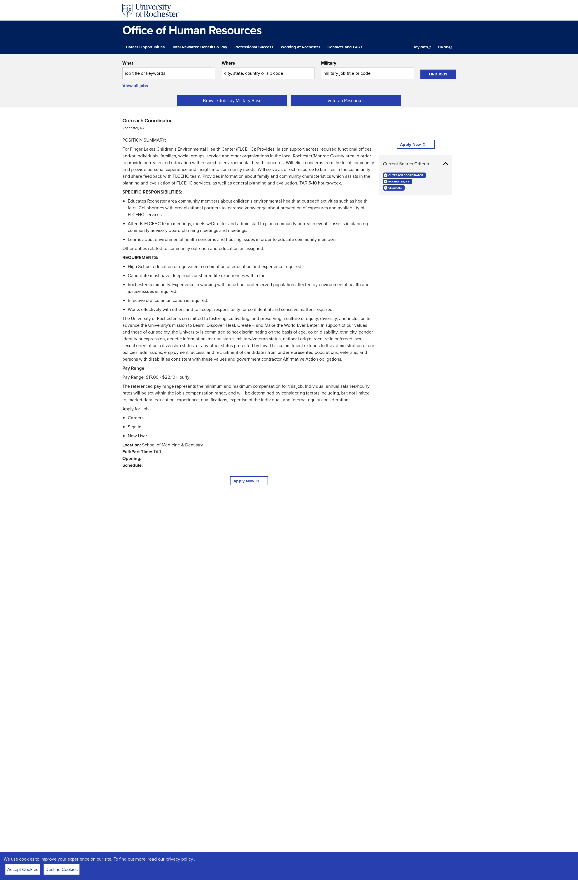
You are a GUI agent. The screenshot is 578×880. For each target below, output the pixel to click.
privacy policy (180, 859)
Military (328, 63)
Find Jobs (438, 74)
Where (228, 63)
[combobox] (168, 69)
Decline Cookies (61, 869)
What (127, 63)
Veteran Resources (345, 100)
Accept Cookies (22, 869)
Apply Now (243, 481)
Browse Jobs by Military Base (232, 100)
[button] (415, 164)
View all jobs (135, 85)
